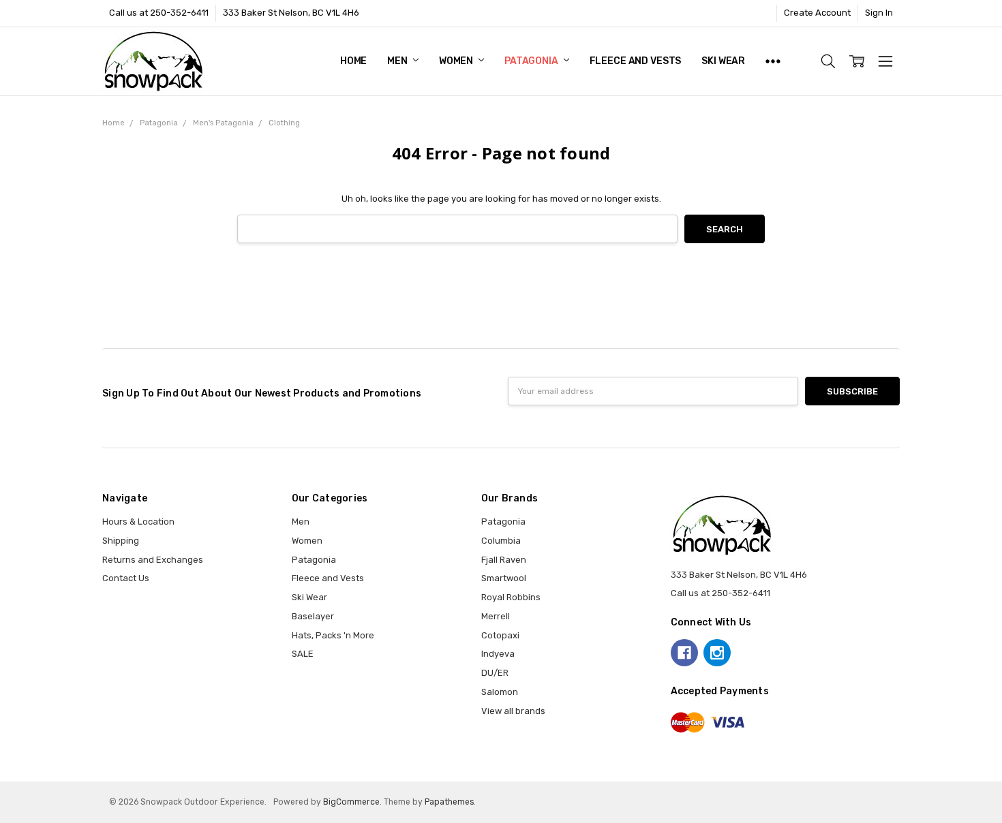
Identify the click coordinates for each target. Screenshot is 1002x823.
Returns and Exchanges (152, 560)
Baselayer (313, 616)
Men (398, 61)
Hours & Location (138, 521)
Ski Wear (723, 61)
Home (353, 61)
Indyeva (498, 654)
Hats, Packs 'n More (333, 635)
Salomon (499, 692)
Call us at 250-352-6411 (159, 12)
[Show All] (773, 61)
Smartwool (503, 578)
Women (457, 61)
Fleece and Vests (636, 61)
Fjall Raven (503, 560)
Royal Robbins (511, 597)
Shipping (120, 540)
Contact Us (125, 578)
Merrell (495, 616)
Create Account (817, 12)
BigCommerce (351, 802)
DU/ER (494, 673)
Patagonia (532, 61)
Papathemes (449, 802)
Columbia (501, 540)
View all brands (513, 711)
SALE (303, 654)
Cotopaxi (500, 635)
